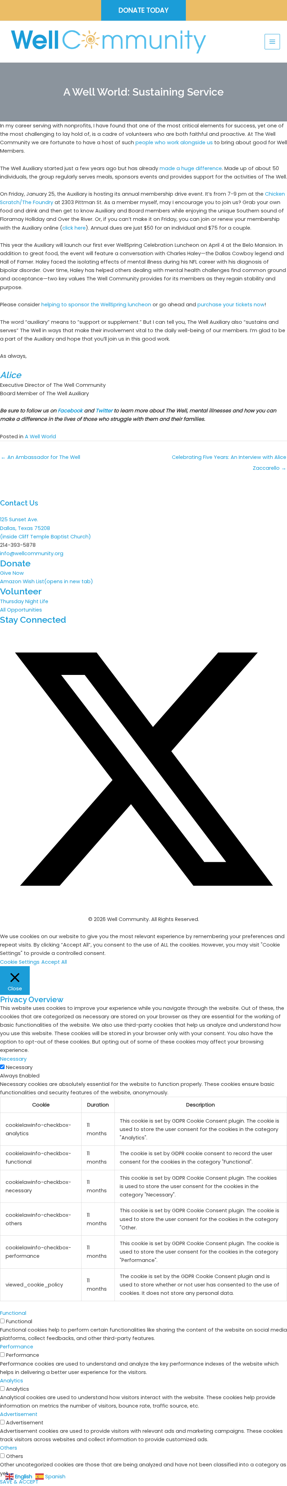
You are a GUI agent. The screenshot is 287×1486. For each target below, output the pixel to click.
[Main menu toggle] (272, 41)
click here (74, 227)
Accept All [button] (54, 961)
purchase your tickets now (231, 304)
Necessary (19, 1067)
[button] (143, 10)
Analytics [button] (11, 1380)
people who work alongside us (174, 142)
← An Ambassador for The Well (40, 457)
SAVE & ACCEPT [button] (19, 1481)
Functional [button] (13, 1313)
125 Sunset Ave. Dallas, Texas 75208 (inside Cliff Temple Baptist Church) (45, 528)
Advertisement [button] (18, 1414)
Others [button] (8, 1447)
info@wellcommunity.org (31, 553)
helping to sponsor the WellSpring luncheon (96, 304)
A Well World (40, 436)
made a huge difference (191, 168)
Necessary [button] (13, 1058)
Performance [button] (16, 1346)
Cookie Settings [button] (20, 961)
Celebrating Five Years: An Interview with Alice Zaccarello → (229, 459)
